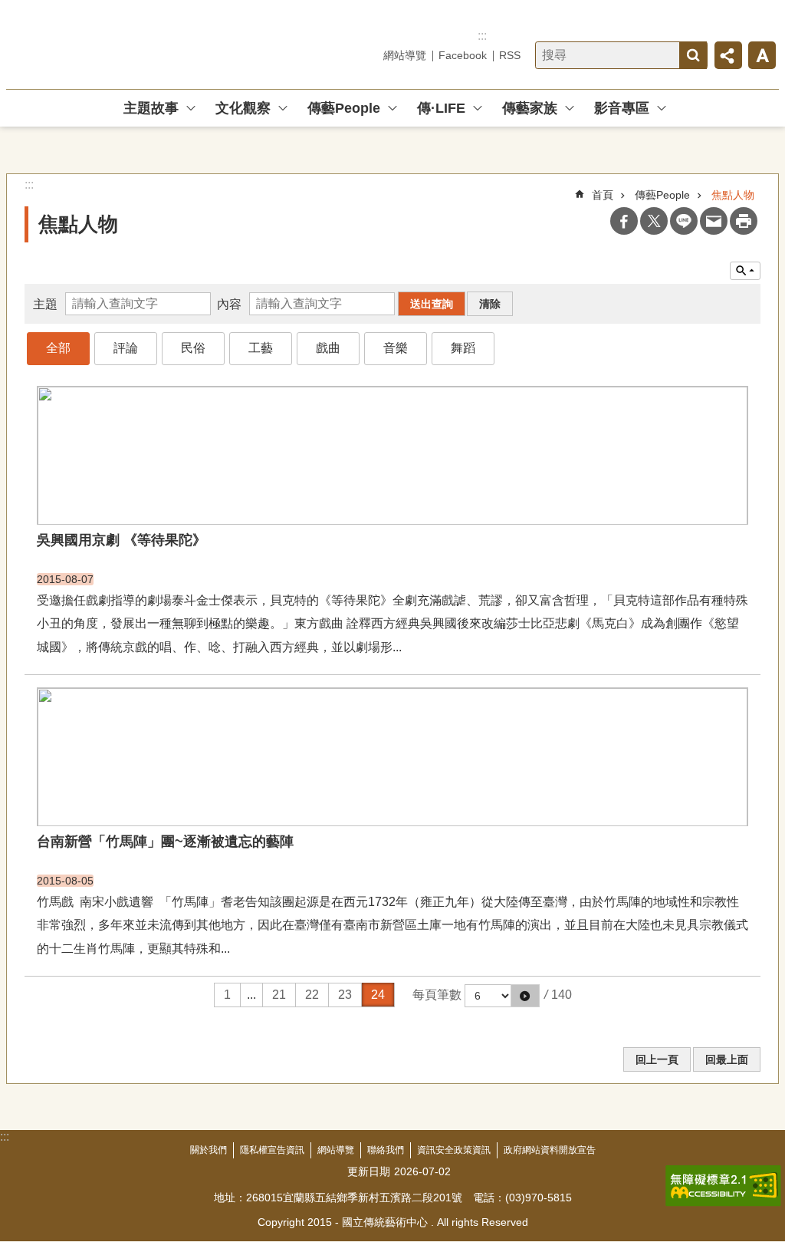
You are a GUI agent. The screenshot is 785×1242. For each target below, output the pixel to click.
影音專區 (621, 108)
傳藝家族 (529, 108)
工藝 (260, 347)
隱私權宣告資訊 (272, 1150)
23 (345, 994)
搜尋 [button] (693, 55)
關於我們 (208, 1150)
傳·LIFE (441, 108)
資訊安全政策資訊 (454, 1150)
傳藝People (343, 108)
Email (714, 221)
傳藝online (116, 44)
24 (378, 994)
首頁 (602, 195)
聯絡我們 (385, 1150)
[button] (525, 995)
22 (312, 994)
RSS (510, 55)
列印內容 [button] (743, 221)
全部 (58, 347)
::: (482, 35)
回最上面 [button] (726, 1059)
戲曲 (328, 347)
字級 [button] (762, 55)
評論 (125, 347)
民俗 (193, 347)
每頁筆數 (436, 994)
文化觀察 (243, 108)
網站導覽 (404, 55)
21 (279, 994)
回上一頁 (657, 1059)
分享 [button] (728, 55)
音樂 (395, 347)
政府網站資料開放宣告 (550, 1150)
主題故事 (151, 108)
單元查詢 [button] (745, 271)
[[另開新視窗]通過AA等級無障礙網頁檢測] (723, 1186)
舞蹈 (463, 347)
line (684, 221)
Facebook (462, 55)
